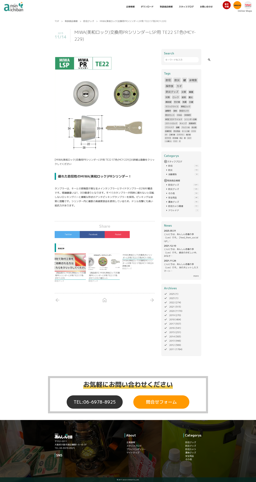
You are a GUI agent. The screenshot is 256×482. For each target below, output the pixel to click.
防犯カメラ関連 (181, 206)
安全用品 (181, 197)
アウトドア (169, 127)
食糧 (177, 127)
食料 (175, 111)
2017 (172, 323)
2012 (172, 345)
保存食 (169, 86)
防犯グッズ (88, 21)
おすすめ (168, 138)
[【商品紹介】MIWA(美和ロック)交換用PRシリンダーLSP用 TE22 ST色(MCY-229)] (70, 262)
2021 (172, 306)
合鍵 (191, 102)
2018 (172, 319)
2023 (172, 298)
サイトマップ (133, 452)
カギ (179, 86)
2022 (172, 302)
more (196, 275)
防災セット (170, 115)
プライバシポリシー (136, 449)
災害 (183, 92)
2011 (172, 349)
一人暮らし (168, 141)
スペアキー (180, 135)
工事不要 (172, 135)
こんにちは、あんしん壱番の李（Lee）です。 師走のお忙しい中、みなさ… (181, 252)
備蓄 (191, 91)
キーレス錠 (185, 131)
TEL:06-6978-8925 (95, 402)
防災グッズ (172, 92)
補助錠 (168, 102)
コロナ (189, 138)
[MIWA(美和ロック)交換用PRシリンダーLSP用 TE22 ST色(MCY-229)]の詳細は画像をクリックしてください (105, 162)
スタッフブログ (186, 6)
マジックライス (171, 106)
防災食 (194, 127)
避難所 (168, 111)
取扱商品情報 (166, 6)
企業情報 (130, 6)
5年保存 (187, 115)
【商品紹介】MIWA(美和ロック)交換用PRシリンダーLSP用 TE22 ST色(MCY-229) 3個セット (104, 275)
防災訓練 (175, 138)
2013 (172, 340)
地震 (185, 102)
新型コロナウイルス (173, 119)
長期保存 (192, 123)
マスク (175, 141)
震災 (191, 97)
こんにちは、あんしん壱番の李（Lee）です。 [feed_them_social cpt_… (181, 237)
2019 (172, 315)
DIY (166, 135)
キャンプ (183, 123)
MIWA (179, 115)
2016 (172, 328)
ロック (176, 97)
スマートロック (171, 123)
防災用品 (177, 131)
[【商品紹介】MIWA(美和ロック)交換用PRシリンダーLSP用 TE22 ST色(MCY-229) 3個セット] (104, 262)
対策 (167, 97)
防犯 (168, 80)
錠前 (184, 97)
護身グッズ (181, 202)
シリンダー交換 (190, 119)
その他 (181, 193)
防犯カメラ (184, 111)
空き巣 (177, 102)
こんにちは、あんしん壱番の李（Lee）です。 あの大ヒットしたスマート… (181, 267)
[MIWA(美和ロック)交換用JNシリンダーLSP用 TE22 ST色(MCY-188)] (139, 262)
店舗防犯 (168, 131)
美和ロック (185, 106)
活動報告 (181, 174)
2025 (172, 294)
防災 (177, 80)
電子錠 (188, 135)
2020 (172, 311)
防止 (181, 138)
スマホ (193, 131)
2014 (172, 336)
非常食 (193, 80)
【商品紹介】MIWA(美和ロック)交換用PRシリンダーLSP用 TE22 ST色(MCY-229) (70, 275)
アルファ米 (186, 127)
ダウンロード (147, 6)
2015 (172, 332)
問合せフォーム (161, 402)
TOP (57, 21)
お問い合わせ (206, 6)
